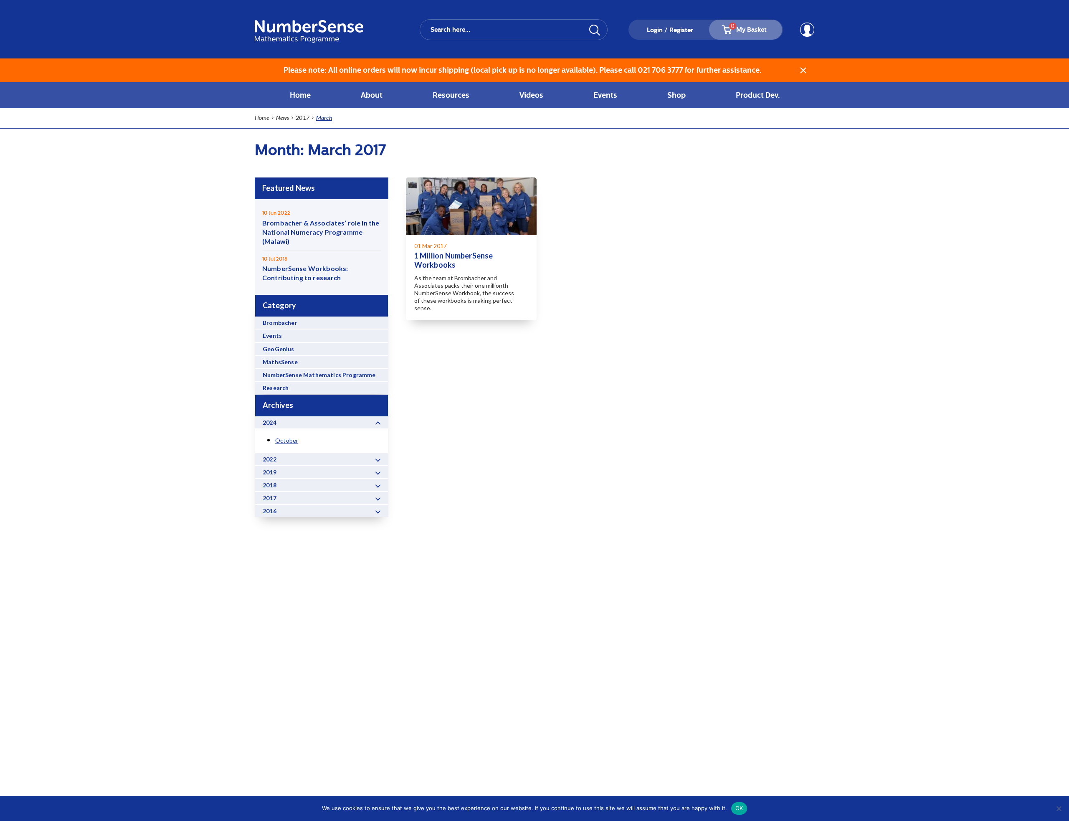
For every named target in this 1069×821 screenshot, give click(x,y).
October (286, 440)
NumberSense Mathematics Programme (319, 374)
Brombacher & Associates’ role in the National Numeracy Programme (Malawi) (320, 232)
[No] (1058, 808)
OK (739, 808)
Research (276, 387)
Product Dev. (758, 95)
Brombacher (280, 322)
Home (300, 95)
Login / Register (670, 30)
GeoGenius (278, 348)
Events (272, 335)
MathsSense (280, 361)
